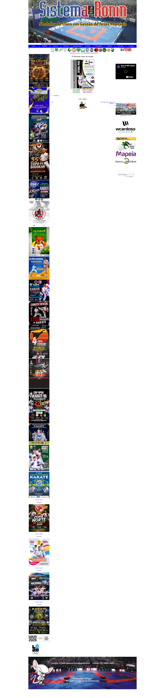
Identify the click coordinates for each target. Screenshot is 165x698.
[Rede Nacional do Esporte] (126, 150)
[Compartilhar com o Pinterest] (86, 99)
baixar (41, 499)
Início (33, 46)
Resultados (98, 46)
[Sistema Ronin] (126, 114)
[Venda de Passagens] (126, 163)
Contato (131, 46)
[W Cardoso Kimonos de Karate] (125, 136)
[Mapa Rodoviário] (126, 157)
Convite (37, 499)
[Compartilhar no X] (82, 99)
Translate (130, 176)
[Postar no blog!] (81, 99)
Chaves (55, 46)
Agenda (109, 46)
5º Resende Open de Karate (82, 56)
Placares (66, 46)
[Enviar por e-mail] (79, 99)
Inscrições (39, 502)
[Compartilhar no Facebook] (84, 99)
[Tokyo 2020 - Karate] (126, 115)
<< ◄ (51, 102)
